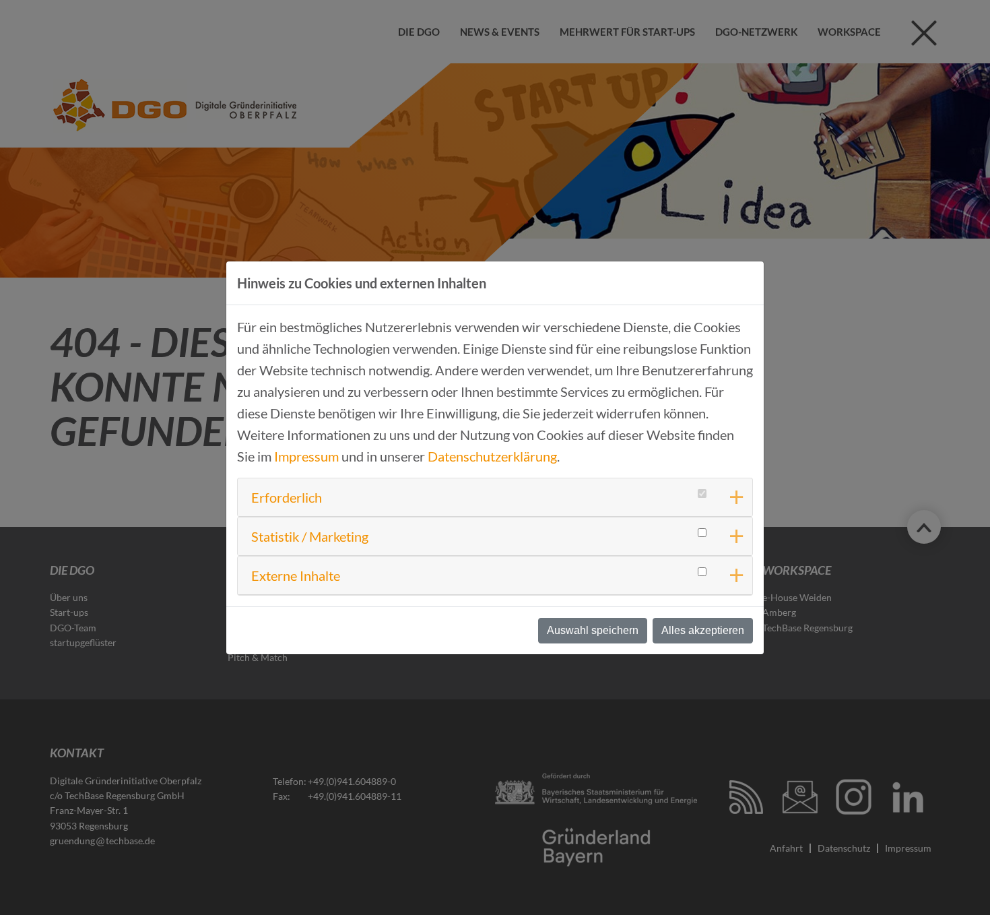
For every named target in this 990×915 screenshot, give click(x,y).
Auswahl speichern (592, 630)
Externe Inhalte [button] (295, 575)
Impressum (306, 456)
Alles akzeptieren (702, 630)
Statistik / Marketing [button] (309, 536)
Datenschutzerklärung (492, 456)
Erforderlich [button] (286, 497)
